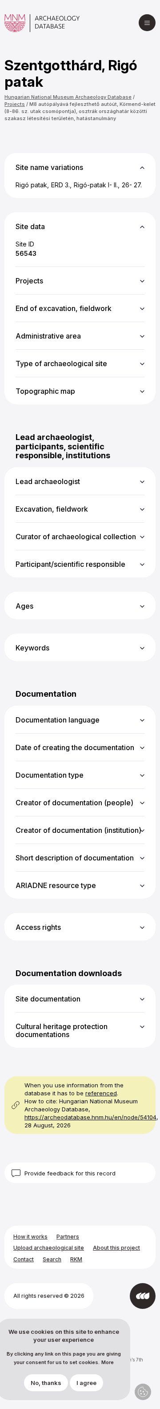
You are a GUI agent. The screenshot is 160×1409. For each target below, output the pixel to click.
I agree (86, 1382)
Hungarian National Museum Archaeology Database (68, 97)
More (107, 1362)
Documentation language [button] (58, 719)
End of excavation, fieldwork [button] (64, 308)
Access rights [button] (38, 927)
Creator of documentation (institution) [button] (78, 830)
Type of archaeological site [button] (61, 363)
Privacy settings (143, 1392)
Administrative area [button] (48, 335)
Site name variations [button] (49, 167)
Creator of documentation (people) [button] (74, 802)
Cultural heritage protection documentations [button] (62, 1030)
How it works (30, 1236)
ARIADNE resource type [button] (56, 885)
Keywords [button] (32, 647)
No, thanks (46, 1382)
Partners (67, 1236)
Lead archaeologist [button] (48, 481)
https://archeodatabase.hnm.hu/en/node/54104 (90, 1117)
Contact (23, 1259)
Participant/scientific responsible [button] (70, 564)
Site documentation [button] (48, 998)
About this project (116, 1247)
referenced (101, 1093)
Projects (14, 104)
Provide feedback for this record (70, 1173)
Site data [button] (30, 226)
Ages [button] (24, 606)
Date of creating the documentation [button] (75, 747)
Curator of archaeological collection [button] (76, 536)
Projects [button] (29, 280)
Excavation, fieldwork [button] (52, 509)
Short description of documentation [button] (75, 857)
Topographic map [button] (45, 391)
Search (52, 1259)
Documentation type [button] (50, 775)
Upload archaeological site (48, 1247)
